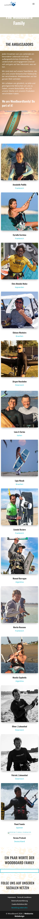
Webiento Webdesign (24, 914)
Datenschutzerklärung (19, 901)
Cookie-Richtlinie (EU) (19, 904)
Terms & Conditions (24, 897)
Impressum (12, 897)
